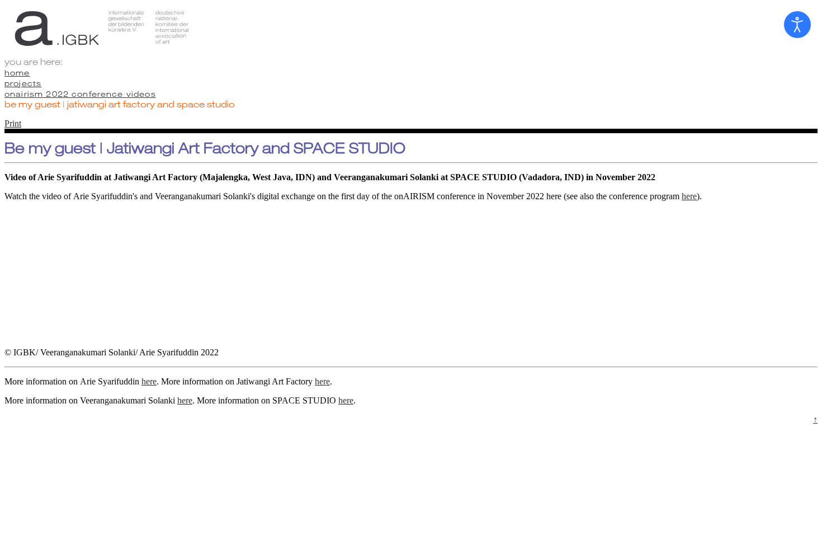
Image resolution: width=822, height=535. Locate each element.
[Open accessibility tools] (797, 24)
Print (12, 123)
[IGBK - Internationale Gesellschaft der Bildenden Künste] (411, 28)
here (689, 196)
